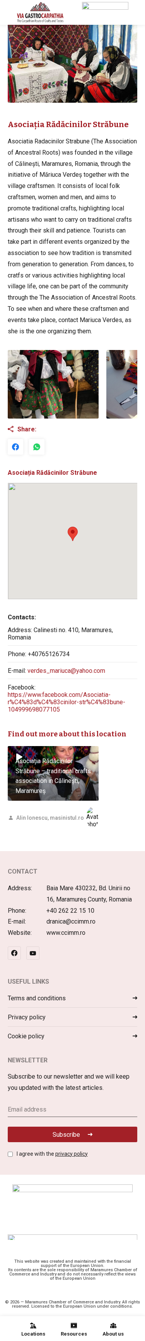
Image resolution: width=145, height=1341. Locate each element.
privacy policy (71, 1154)
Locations (33, 1334)
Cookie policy (26, 1036)
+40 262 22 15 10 (70, 910)
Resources (74, 1334)
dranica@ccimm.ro (71, 921)
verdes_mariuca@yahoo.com (66, 670)
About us (113, 1334)
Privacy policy (27, 1017)
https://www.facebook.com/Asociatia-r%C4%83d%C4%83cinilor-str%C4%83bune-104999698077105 (66, 702)
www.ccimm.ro (65, 932)
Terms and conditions (37, 998)
